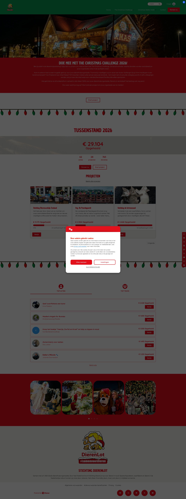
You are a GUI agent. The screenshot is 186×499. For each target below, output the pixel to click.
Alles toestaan (81, 262)
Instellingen (105, 262)
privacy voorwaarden (80, 246)
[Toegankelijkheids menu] (184, 2)
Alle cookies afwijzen (93, 267)
